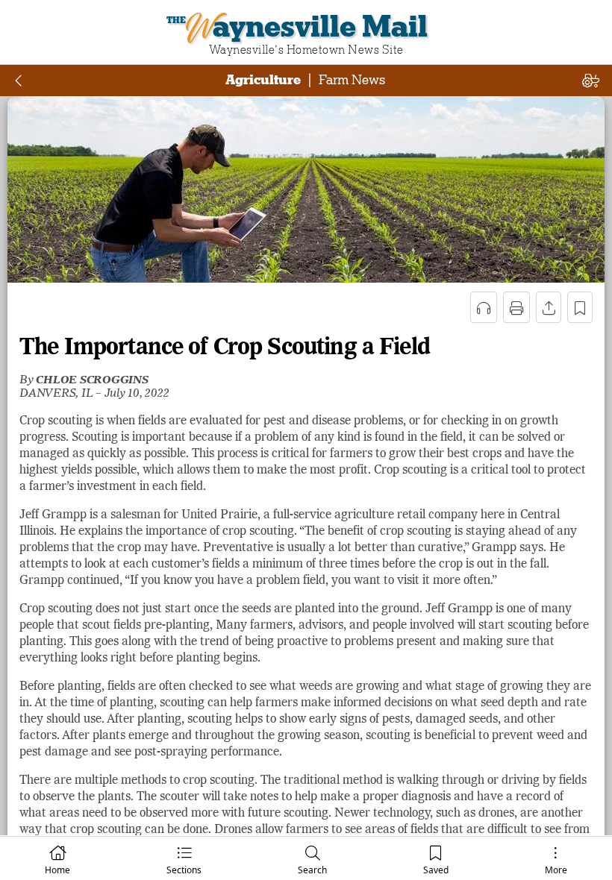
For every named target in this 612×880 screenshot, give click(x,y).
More (556, 870)
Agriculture (263, 80)
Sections (184, 870)
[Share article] (548, 307)
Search (312, 870)
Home (57, 870)
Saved (436, 870)
